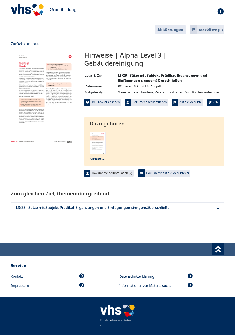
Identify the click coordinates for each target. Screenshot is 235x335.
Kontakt (17, 276)
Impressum (20, 285)
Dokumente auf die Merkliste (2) (167, 173)
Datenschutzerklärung (136, 276)
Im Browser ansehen (106, 102)
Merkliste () (211, 29)
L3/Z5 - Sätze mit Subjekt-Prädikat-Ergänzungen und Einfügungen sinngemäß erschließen (94, 208)
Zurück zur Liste (25, 43)
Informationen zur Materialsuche (145, 285)
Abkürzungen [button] (170, 29)
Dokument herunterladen (149, 102)
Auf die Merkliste (190, 102)
